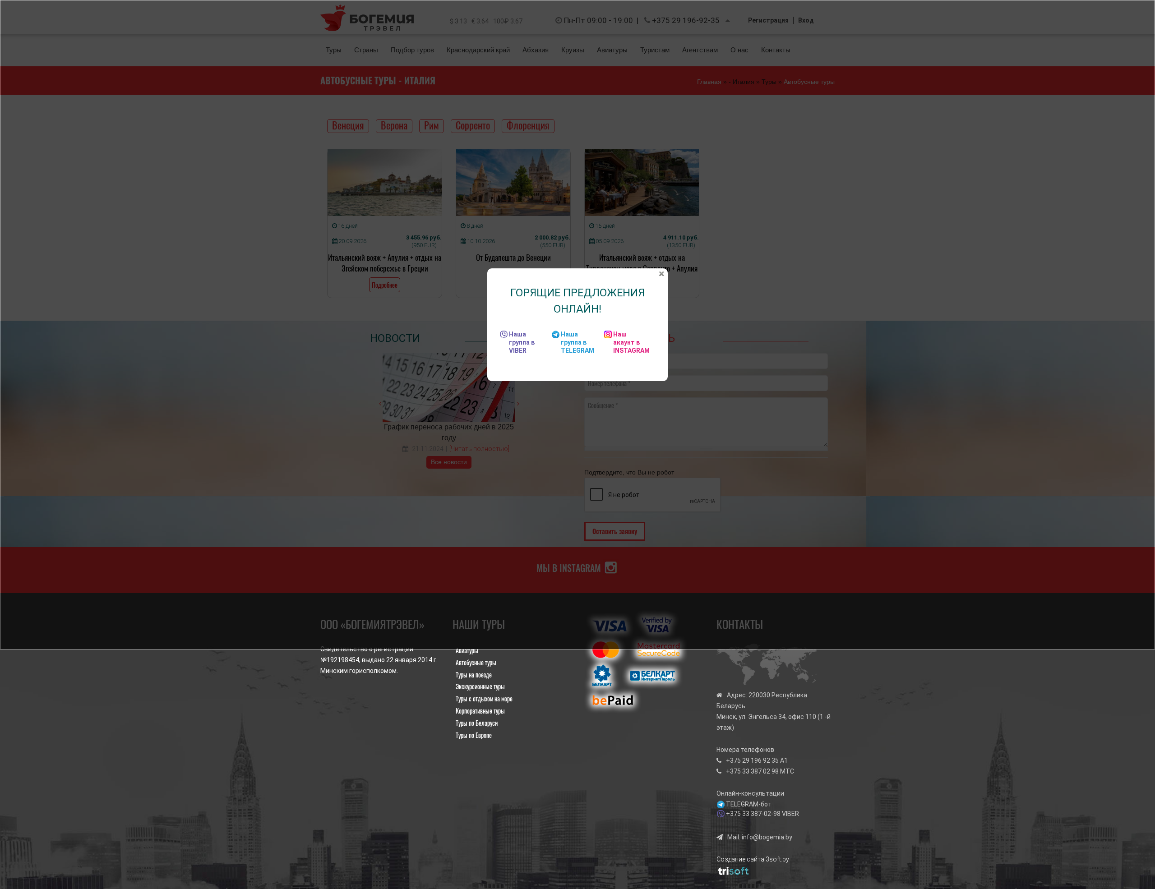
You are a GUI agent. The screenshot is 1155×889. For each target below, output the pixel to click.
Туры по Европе (474, 735)
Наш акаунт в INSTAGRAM (631, 342)
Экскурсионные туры (480, 686)
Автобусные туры (476, 662)
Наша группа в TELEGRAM (577, 342)
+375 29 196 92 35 (752, 760)
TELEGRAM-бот (749, 804)
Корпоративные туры (480, 710)
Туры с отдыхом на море (484, 698)
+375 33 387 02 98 (752, 771)
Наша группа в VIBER (522, 342)
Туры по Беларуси (477, 723)
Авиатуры (467, 650)
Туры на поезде (474, 674)
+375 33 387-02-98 (753, 813)
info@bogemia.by (767, 837)
